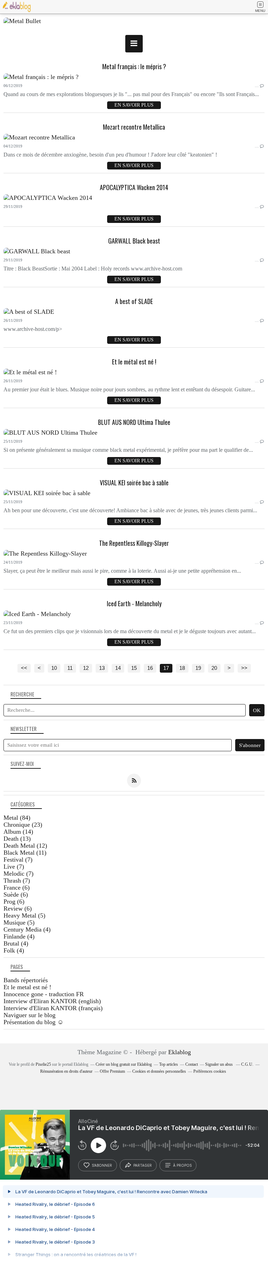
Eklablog (179, 1052)
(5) (24, 915)
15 (134, 668)
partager (142, 1165)
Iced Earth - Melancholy (134, 603)
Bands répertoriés (25, 980)
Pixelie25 (43, 1064)
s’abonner (102, 1165)
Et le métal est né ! (134, 361)
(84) (16, 817)
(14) (18, 831)
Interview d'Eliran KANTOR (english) (52, 1001)
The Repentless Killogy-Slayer (134, 543)
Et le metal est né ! (27, 987)
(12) (25, 845)
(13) (17, 838)
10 (54, 668)
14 (118, 668)
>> (244, 668)
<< (24, 668)
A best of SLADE (134, 301)
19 (198, 668)
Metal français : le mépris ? (134, 66)
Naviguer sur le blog (29, 1015)
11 (70, 668)
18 (182, 668)
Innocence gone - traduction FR (43, 994)
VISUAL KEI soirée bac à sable (134, 482)
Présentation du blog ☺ (33, 1022)
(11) (24, 852)
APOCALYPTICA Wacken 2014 (134, 187)
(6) (16, 887)
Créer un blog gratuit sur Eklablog (124, 1064)
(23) (22, 824)
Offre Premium (112, 1071)
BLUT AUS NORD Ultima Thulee (134, 422)
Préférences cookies (209, 1071)
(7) (17, 859)
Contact (191, 1064)
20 (214, 668)
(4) (27, 929)
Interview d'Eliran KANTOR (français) (53, 1008)
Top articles (168, 1064)
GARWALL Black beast (134, 240)
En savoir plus (134, 105)
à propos (182, 1165)
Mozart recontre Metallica (134, 126)
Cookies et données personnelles (159, 1071)
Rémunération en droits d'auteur (66, 1071)
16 (150, 668)
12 (86, 668)
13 (102, 668)
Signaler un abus (219, 1064)
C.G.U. (247, 1064)
